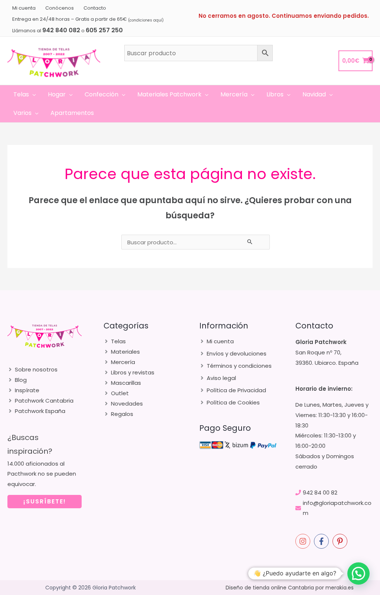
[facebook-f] (322, 541)
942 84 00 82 (320, 492)
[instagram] (303, 541)
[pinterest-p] (341, 541)
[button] (32, 94)
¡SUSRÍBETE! (44, 501)
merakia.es (339, 587)
